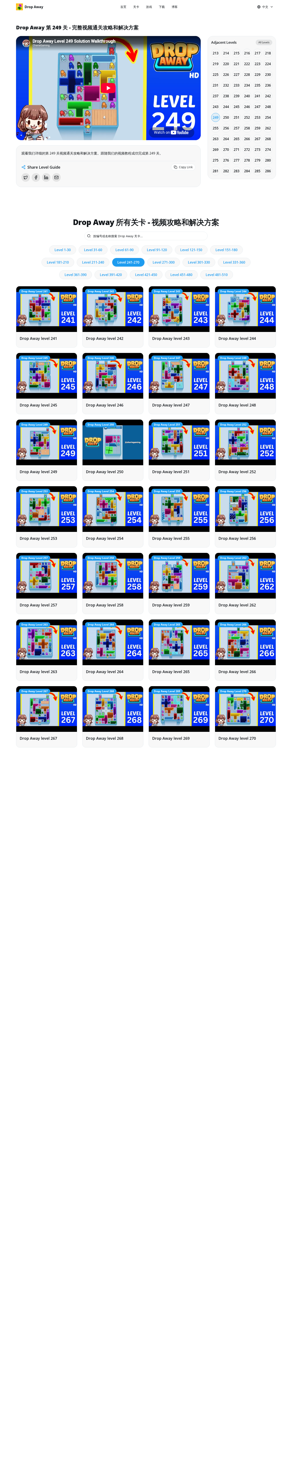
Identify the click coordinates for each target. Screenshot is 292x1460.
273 (257, 149)
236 (268, 85)
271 (236, 149)
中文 (265, 7)
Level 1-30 (63, 250)
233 (236, 85)
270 (226, 149)
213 (215, 53)
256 (226, 128)
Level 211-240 (93, 262)
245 (236, 106)
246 (247, 106)
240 (247, 96)
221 (236, 64)
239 (236, 96)
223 (257, 64)
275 (215, 160)
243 (215, 106)
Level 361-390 (76, 274)
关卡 (136, 7)
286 (268, 171)
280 (268, 160)
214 (226, 53)
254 (268, 117)
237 (215, 96)
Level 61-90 (124, 250)
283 (236, 171)
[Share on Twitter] (25, 177)
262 (268, 128)
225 (215, 74)
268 (268, 139)
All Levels (264, 42)
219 (215, 64)
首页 (123, 7)
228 (247, 74)
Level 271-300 (164, 262)
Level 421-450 (146, 274)
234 (247, 85)
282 (226, 171)
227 (236, 74)
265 (236, 139)
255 (215, 128)
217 (257, 53)
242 (268, 96)
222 (247, 64)
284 (247, 171)
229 (257, 74)
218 (268, 53)
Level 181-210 (58, 262)
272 (247, 149)
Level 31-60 (93, 250)
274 (268, 149)
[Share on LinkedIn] (46, 177)
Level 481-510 (217, 274)
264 (226, 139)
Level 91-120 (157, 250)
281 (215, 171)
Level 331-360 (234, 262)
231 (215, 85)
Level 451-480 (181, 274)
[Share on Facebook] (36, 177)
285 (257, 171)
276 (226, 160)
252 (247, 117)
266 (247, 139)
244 (226, 106)
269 (215, 149)
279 (257, 160)
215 (236, 53)
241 (257, 96)
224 (268, 64)
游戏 (149, 7)
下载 (162, 7)
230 (268, 74)
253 (257, 117)
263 (215, 139)
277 (236, 160)
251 (236, 117)
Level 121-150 (191, 250)
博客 (175, 7)
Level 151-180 (226, 250)
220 (226, 64)
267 (257, 139)
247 (257, 106)
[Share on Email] (56, 177)
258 (247, 128)
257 (236, 128)
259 (257, 128)
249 (215, 117)
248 (268, 106)
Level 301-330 (199, 262)
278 (247, 160)
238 (226, 96)
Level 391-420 (111, 274)
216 (247, 53)
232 (226, 85)
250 (226, 117)
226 (226, 74)
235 (257, 85)
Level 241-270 (128, 262)
